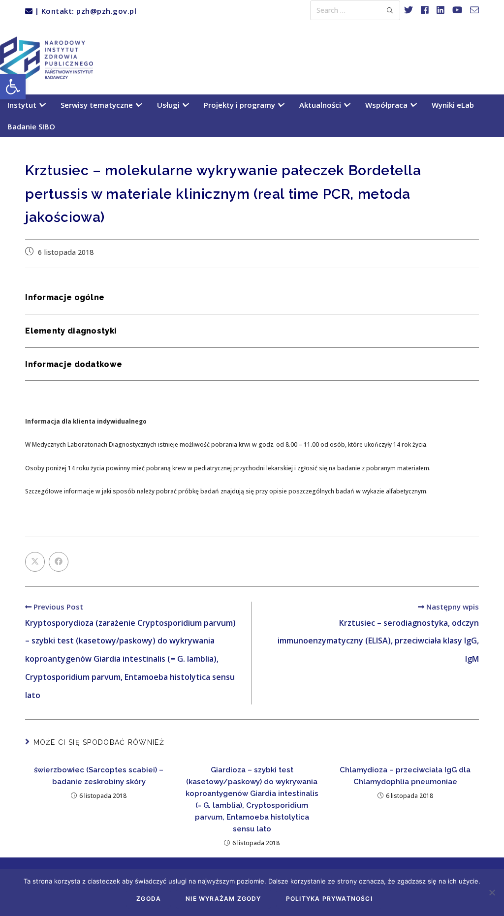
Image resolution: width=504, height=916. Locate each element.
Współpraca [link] (387, 105)
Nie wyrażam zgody (223, 898)
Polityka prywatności (329, 898)
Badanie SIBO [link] (31, 126)
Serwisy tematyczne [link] (98, 105)
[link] (13, 86)
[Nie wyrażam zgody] (492, 892)
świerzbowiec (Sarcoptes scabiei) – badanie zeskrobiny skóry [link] (98, 775)
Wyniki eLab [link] (453, 105)
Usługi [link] (169, 105)
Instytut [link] (22, 105)
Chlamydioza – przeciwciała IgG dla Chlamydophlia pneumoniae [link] (405, 775)
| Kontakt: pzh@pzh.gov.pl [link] (84, 11)
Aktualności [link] (321, 105)
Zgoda (148, 898)
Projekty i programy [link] (240, 105)
